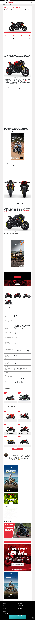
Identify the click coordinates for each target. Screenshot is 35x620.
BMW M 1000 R (6, 392)
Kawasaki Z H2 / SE (21, 392)
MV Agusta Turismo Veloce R (22, 424)
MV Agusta (10, 4)
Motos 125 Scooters (20, 608)
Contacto (4, 605)
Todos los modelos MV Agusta (17, 448)
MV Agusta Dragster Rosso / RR (23, 436)
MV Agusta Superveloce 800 (8, 436)
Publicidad (4, 608)
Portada (4, 4)
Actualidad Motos (20, 605)
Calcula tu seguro (17, 277)
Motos (7, 4)
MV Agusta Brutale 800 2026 (8, 424)
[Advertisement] (17, 48)
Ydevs (4, 618)
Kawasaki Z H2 (8, 211)
